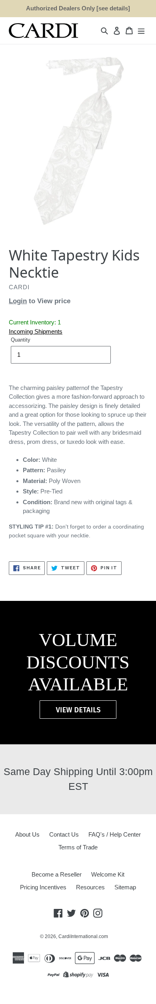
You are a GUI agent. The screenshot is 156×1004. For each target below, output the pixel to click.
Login (18, 301)
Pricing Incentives (43, 887)
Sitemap (125, 887)
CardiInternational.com (83, 936)
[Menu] (141, 30)
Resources (90, 887)
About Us (27, 834)
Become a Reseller (57, 874)
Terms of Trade (78, 847)
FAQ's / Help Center (114, 834)
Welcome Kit (107, 874)
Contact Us (64, 834)
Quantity (20, 340)
